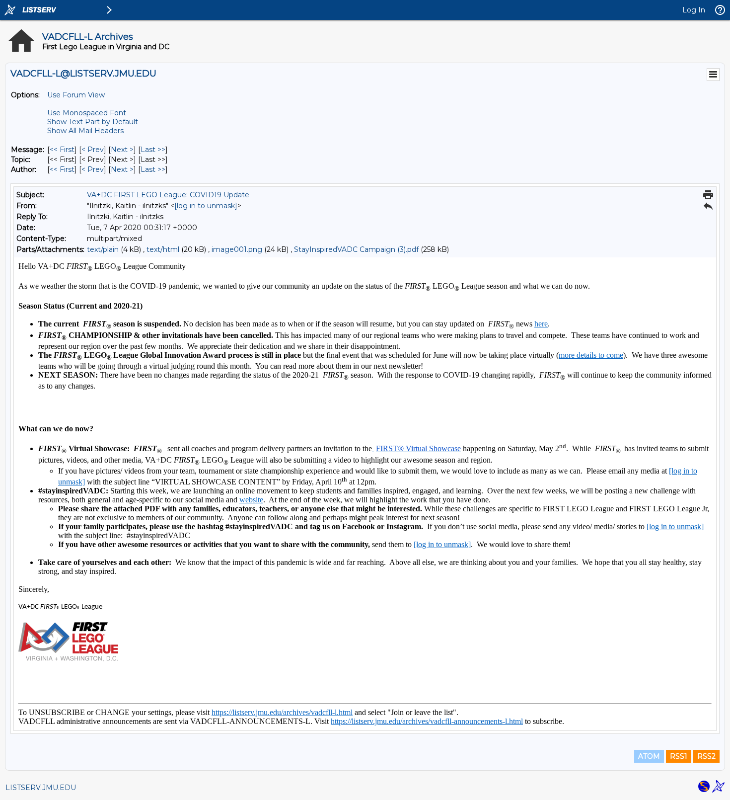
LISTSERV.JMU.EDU (40, 787)
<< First (62, 149)
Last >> (153, 149)
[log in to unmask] (205, 205)
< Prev (92, 149)
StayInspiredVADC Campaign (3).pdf (356, 249)
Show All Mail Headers (85, 130)
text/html (162, 249)
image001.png (237, 249)
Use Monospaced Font (86, 112)
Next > (122, 149)
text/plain (103, 249)
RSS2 (706, 756)
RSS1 (678, 756)
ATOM (649, 756)
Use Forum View (76, 94)
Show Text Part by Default (92, 121)
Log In (693, 9)
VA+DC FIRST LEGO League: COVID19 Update (168, 194)
